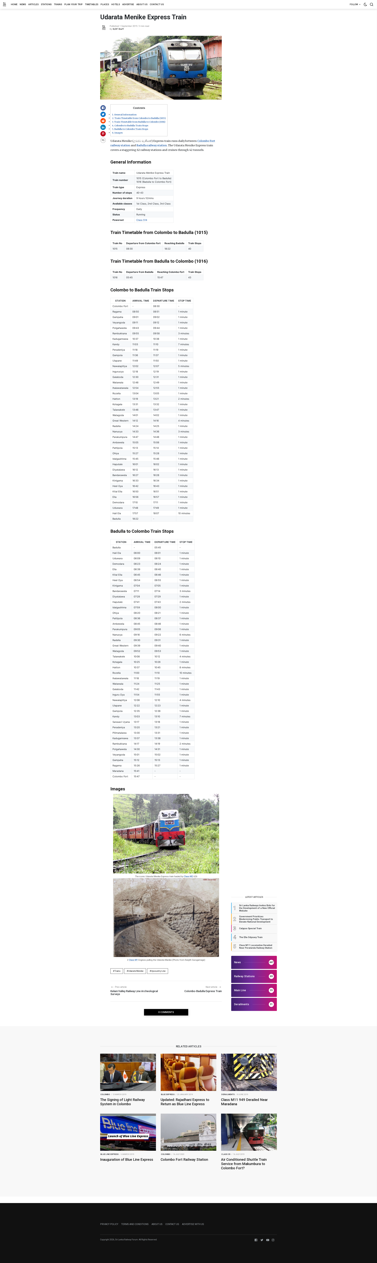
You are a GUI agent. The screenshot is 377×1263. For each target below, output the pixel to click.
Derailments (228, 1094)
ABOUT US (157, 1224)
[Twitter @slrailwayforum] (261, 1239)
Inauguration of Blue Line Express (126, 1160)
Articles (33, 4)
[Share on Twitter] (103, 114)
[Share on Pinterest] (103, 133)
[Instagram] (273, 1239)
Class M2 (188, 876)
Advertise (128, 4)
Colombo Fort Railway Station (184, 1160)
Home (14, 4)
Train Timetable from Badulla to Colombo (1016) (138, 122)
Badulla (142, 145)
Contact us (157, 4)
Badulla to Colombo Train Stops (130, 129)
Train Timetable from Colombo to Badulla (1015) (139, 118)
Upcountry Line (158, 971)
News (23, 4)
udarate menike (135, 971)
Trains (58, 4)
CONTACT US (172, 1224)
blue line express (109, 1154)
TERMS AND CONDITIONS (135, 1224)
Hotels (115, 4)
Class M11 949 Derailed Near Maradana (244, 1102)
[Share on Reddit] (103, 120)
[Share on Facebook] (103, 107)
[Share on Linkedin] (103, 127)
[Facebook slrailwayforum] (255, 1239)
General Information (124, 114)
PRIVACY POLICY (109, 1224)
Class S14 (141, 219)
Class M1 (133, 960)
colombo (105, 1094)
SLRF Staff (118, 29)
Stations (46, 4)
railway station (157, 145)
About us (141, 4)
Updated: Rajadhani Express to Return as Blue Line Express (185, 1102)
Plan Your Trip (73, 4)
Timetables (91, 4)
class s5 (225, 1154)
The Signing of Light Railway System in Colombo (122, 1102)
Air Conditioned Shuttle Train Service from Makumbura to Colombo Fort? (244, 1164)
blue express (168, 1094)
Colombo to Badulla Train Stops (130, 125)
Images (117, 132)
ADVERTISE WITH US (193, 1224)
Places (105, 4)
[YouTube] (267, 1239)
